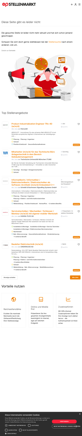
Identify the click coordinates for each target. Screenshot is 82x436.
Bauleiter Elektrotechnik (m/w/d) (27, 244)
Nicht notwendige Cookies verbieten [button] (65, 426)
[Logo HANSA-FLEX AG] (5, 212)
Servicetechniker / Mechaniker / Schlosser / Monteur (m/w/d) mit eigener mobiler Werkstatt (35, 212)
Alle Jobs (14, 129)
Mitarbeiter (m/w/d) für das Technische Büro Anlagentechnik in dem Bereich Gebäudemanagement (33, 154)
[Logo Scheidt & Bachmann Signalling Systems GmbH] (5, 181)
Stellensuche (55, 42)
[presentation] (71, 4)
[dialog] (41, 424)
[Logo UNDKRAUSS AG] (5, 245)
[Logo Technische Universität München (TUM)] (5, 153)
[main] (41, 172)
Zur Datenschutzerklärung (28, 422)
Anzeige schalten (9, 277)
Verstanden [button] (64, 421)
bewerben (76, 145)
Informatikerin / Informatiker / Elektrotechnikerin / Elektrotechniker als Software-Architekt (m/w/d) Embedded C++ (33, 182)
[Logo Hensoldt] (5, 125)
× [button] (79, 414)
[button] (79, 124)
